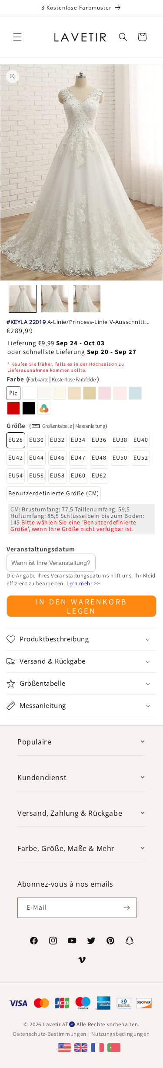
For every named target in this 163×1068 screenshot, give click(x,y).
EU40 (140, 440)
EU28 (15, 440)
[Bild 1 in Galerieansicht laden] (23, 299)
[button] (17, 37)
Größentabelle (57, 426)
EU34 (78, 440)
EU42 (15, 457)
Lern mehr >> (83, 583)
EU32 (57, 440)
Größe (16, 425)
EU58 (57, 475)
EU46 (57, 457)
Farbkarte (38, 379)
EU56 (36, 475)
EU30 (36, 440)
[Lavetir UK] (82, 1047)
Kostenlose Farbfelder (74, 379)
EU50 (120, 457)
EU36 (99, 440)
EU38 (120, 440)
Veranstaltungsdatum (41, 549)
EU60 (78, 475)
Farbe (53, 379)
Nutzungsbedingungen (120, 1034)
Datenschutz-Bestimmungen (49, 1034)
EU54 (15, 475)
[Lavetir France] (98, 1047)
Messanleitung (90, 426)
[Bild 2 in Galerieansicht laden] (55, 299)
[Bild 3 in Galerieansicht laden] (87, 299)
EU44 (36, 457)
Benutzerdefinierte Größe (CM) (53, 493)
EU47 (78, 457)
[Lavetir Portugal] (115, 1047)
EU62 (99, 475)
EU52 (140, 457)
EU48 (99, 457)
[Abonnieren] (126, 908)
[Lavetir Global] (65, 1047)
